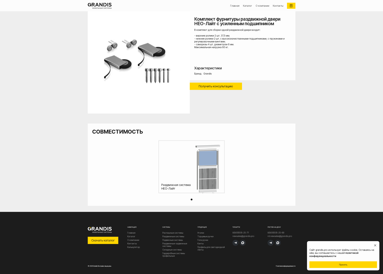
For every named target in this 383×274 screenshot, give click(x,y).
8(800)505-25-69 (276, 232)
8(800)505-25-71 (241, 232)
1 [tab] (191, 199)
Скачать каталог (103, 240)
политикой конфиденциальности (333, 254)
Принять (343, 264)
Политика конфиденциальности (285, 266)
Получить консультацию (216, 86)
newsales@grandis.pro (243, 236)
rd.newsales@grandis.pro (280, 236)
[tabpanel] (191, 166)
